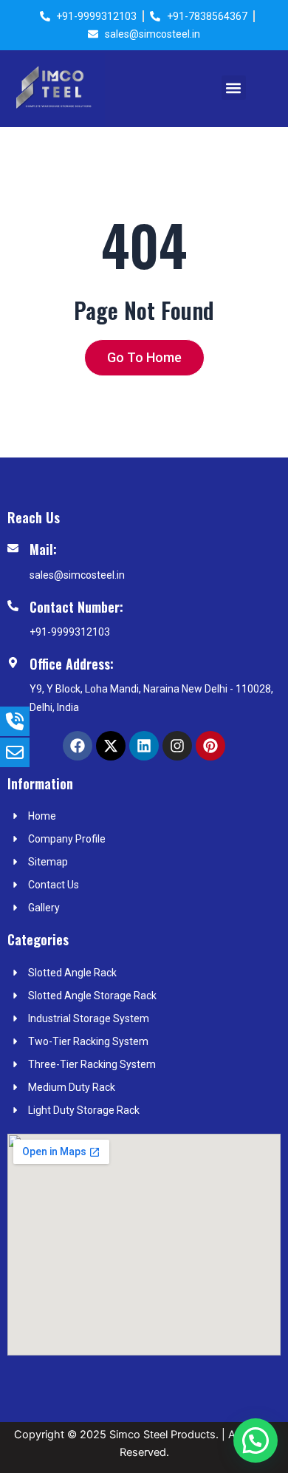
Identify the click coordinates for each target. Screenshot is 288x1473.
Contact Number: (76, 606)
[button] (234, 87)
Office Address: (72, 663)
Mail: (43, 549)
